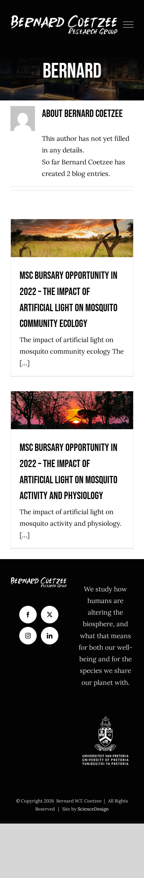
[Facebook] (28, 614)
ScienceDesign (93, 809)
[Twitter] (49, 614)
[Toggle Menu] (128, 24)
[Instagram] (28, 635)
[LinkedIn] (49, 635)
